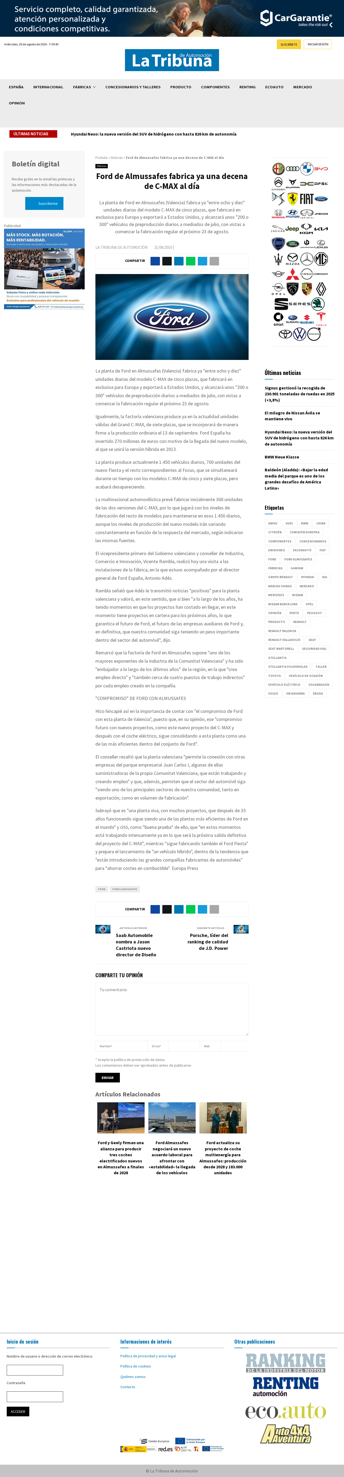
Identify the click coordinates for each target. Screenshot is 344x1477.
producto (276, 622)
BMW (304, 523)
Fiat (323, 550)
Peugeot (314, 613)
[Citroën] (278, 189)
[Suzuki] (307, 324)
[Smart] (278, 324)
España (16, 87)
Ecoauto (274, 87)
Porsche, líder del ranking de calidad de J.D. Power (208, 941)
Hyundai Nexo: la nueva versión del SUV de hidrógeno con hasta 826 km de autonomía (153, 134)
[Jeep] (292, 234)
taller (321, 667)
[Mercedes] (307, 264)
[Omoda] (321, 279)
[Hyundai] (292, 219)
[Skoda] (318, 309)
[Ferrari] (292, 204)
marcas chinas (280, 586)
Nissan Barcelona (283, 604)
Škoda (318, 693)
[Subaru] (292, 324)
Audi (289, 523)
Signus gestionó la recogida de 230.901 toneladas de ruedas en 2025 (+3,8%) (300, 394)
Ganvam (297, 568)
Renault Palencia (282, 631)
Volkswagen (319, 685)
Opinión (17, 103)
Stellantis (277, 658)
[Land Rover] (292, 249)
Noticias (117, 157)
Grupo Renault (280, 577)
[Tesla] (321, 324)
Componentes (215, 87)
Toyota (274, 676)
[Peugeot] (292, 294)
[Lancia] (278, 249)
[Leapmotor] (307, 249)
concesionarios (312, 541)
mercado (307, 586)
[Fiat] (307, 204)
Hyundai (307, 577)
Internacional (48, 87)
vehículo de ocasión (306, 676)
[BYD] (321, 174)
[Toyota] (285, 339)
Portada (101, 157)
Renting (247, 87)
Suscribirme (48, 203)
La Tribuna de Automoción (121, 247)
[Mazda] (292, 264)
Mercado (302, 87)
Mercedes (276, 595)
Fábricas (82, 87)
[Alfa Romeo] (278, 174)
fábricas (275, 568)
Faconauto (302, 550)
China (320, 523)
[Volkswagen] (299, 339)
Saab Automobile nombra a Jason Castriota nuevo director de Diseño (136, 945)
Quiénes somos (133, 1376)
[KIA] (321, 234)
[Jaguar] (278, 234)
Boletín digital (35, 164)
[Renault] (321, 294)
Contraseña (16, 1382)
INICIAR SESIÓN (318, 44)
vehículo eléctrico (284, 685)
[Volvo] (314, 339)
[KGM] (306, 234)
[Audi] (292, 174)
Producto (180, 87)
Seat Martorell (281, 649)
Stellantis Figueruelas (287, 667)
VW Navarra (295, 693)
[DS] (278, 204)
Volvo (273, 693)
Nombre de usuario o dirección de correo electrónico (49, 1356)
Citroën (275, 532)
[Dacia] (307, 189)
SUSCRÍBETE (289, 44)
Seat (312, 640)
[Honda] (278, 219)
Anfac (273, 523)
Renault (300, 622)
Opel (309, 604)
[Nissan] (307, 279)
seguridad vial (314, 649)
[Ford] (321, 204)
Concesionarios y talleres (133, 87)
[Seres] (299, 309)
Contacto (127, 1386)
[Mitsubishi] (292, 279)
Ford (102, 889)
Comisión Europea (305, 532)
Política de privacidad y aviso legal (148, 1356)
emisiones (276, 550)
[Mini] (278, 279)
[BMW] (307, 174)
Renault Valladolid (284, 640)
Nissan (297, 595)
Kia (324, 577)
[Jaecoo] (321, 219)
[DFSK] (321, 189)
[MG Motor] (321, 264)
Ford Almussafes (124, 889)
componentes (279, 541)
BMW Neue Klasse (282, 456)
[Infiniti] (307, 219)
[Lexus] (321, 249)
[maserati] (278, 264)
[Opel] (278, 294)
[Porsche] (307, 294)
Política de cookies (135, 1366)
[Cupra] (292, 189)
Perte (294, 613)
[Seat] (281, 309)
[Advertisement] (172, 1258)
